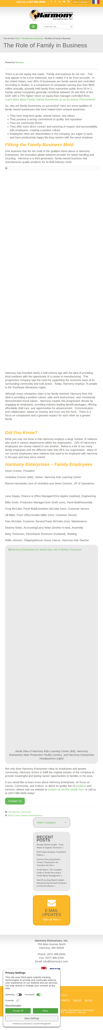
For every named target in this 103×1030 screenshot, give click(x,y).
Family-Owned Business (32, 815)
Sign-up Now (50, 919)
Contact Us (15, 801)
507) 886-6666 (56, 954)
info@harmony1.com (55, 961)
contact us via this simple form (66, 789)
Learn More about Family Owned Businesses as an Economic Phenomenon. (50, 99)
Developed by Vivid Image (80, 1010)
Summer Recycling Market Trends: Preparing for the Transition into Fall (48, 862)
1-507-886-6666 (35, 1)
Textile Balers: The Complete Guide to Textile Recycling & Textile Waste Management (49, 873)
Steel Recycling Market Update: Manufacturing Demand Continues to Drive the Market (52, 883)
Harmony (51, 15)
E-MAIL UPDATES (51, 912)
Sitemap (81, 1012)
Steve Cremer (14, 815)
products (81, 785)
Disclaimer (71, 1012)
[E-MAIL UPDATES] (51, 905)
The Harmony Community (19, 812)
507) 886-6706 (55, 957)
